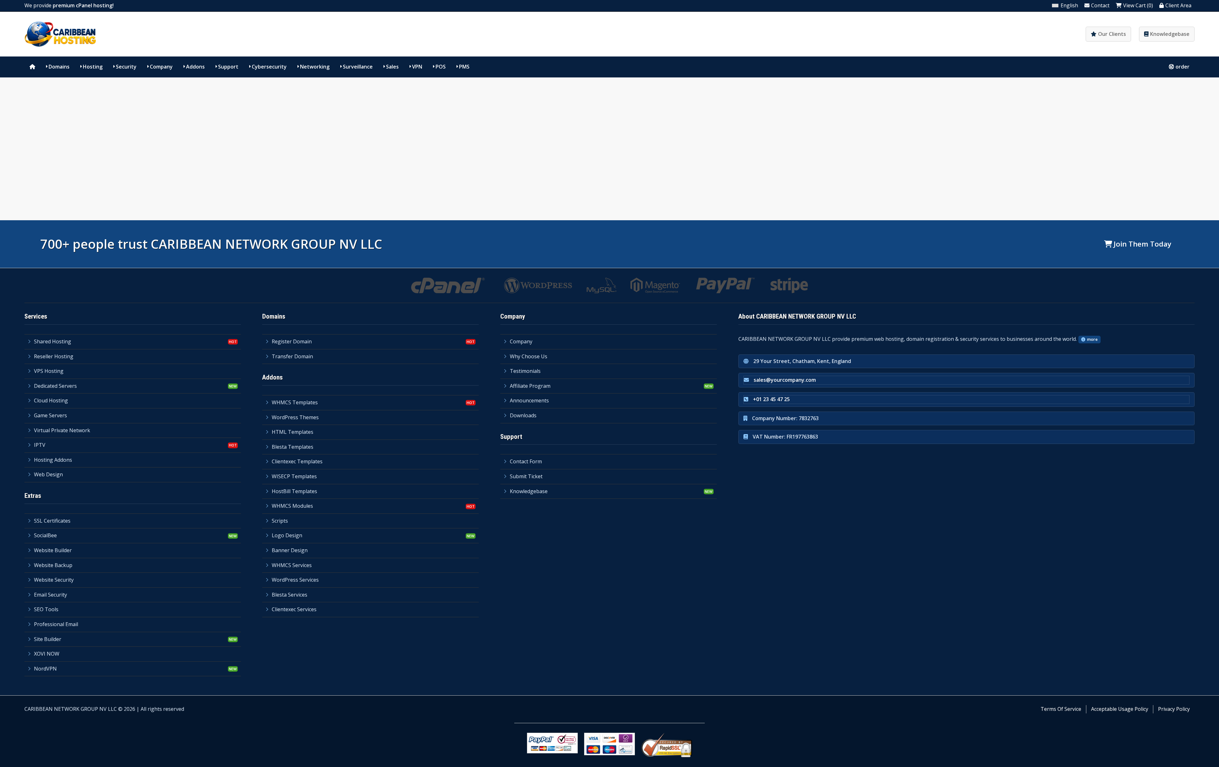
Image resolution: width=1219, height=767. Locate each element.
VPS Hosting (48, 370)
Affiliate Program (530, 385)
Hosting (93, 66)
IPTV (39, 444)
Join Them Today (1142, 244)
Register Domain (292, 341)
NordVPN (45, 668)
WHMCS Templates (295, 402)
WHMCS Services (292, 565)
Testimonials (525, 370)
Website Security (54, 579)
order (1182, 66)
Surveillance (358, 66)
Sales (392, 66)
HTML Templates (292, 431)
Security (126, 66)
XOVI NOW (46, 653)
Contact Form (526, 461)
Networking (315, 66)
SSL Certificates (52, 520)
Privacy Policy (1174, 708)
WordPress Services (295, 579)
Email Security (50, 594)
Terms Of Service (1061, 708)
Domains (59, 66)
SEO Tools (46, 609)
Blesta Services (289, 594)
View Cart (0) (1138, 5)
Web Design (48, 474)
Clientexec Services (294, 609)
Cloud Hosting (51, 400)
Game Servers (50, 415)
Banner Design (290, 550)
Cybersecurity (269, 66)
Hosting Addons (53, 459)
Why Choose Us (528, 356)
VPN (417, 66)
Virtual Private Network (62, 430)
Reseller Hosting (53, 356)
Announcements (529, 400)
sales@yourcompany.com (785, 379)
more (1092, 339)
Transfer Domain (292, 356)
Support (228, 66)
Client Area (1178, 5)
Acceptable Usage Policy (1119, 708)
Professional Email (56, 624)
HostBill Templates (294, 491)
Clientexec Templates (297, 461)
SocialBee (45, 535)
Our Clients (1112, 33)
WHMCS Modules (292, 505)
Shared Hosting (52, 341)
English (1069, 5)
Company (161, 66)
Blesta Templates (292, 446)
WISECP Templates (294, 476)
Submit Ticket (526, 476)
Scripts (280, 520)
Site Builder (47, 639)
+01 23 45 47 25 (771, 399)
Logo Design (287, 535)
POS (441, 66)
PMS (464, 66)
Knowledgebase (1169, 33)
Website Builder (53, 550)
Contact (1100, 5)
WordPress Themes (295, 417)
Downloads (523, 415)
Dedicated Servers (55, 385)
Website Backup (53, 565)
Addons (195, 66)
